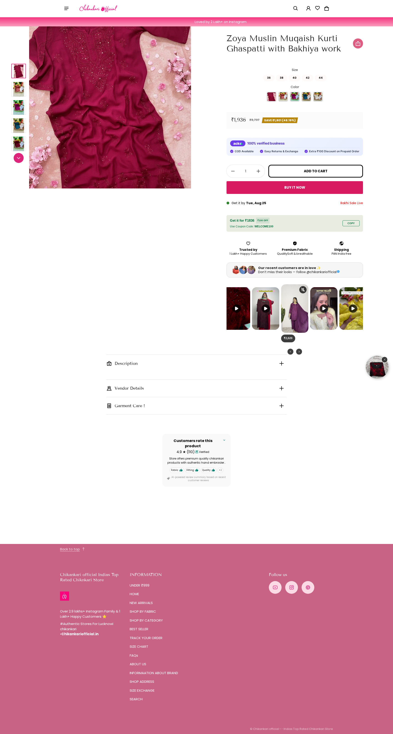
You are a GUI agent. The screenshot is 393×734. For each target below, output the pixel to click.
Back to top (70, 549)
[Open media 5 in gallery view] (18, 125)
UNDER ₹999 (139, 585)
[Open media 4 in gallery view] (18, 107)
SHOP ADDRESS (142, 681)
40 (294, 77)
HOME (134, 594)
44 (320, 77)
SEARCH (136, 699)
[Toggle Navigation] (66, 8)
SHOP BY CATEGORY (146, 620)
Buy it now (294, 187)
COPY (351, 223)
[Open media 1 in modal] (110, 107)
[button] (295, 8)
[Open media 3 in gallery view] (18, 89)
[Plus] (258, 171)
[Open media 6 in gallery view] (18, 144)
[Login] (308, 8)
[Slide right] (19, 158)
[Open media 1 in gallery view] (18, 71)
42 (307, 77)
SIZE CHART (139, 646)
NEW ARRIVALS (141, 602)
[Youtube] (275, 587)
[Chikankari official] (98, 8)
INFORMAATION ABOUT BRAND (154, 673)
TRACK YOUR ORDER (146, 637)
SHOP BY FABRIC (143, 611)
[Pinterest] (308, 587)
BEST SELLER (139, 629)
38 (282, 77)
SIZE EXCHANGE (142, 690)
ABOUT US (138, 664)
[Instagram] (291, 587)
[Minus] (233, 171)
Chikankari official (266, 729)
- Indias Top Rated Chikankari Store (307, 729)
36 (269, 77)
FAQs (134, 655)
